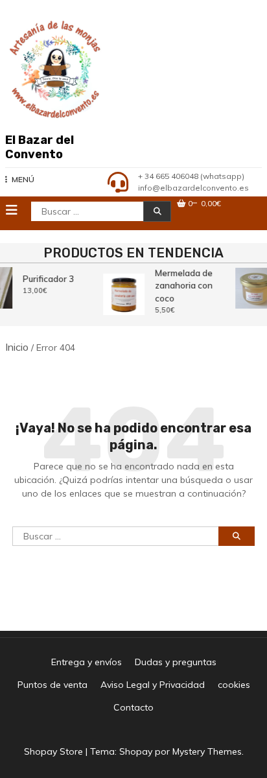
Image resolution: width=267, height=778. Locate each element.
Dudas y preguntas (175, 662)
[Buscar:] (115, 544)
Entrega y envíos (86, 662)
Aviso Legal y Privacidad (152, 684)
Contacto (133, 707)
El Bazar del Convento (39, 147)
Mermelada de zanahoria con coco (183, 285)
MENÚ (23, 179)
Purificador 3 (47, 279)
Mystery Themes (207, 751)
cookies (234, 684)
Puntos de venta (52, 684)
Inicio (17, 346)
